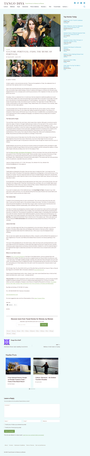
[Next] (56, 372)
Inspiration (66, 44)
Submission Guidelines (19, 445)
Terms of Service (30, 445)
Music (37, 331)
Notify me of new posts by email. (13, 427)
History (27, 331)
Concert (8, 331)
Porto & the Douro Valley (70, 60)
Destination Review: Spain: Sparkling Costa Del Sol (16, 345)
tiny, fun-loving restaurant (18, 256)
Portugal (51, 331)
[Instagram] (81, 3)
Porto (47, 331)
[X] (78, 3)
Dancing (13, 331)
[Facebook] (74, 3)
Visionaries (25, 6)
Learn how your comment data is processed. (33, 435)
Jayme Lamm (39, 381)
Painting (42, 331)
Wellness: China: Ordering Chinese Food (73, 54)
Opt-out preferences (40, 445)
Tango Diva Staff (10, 56)
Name (6, 421)
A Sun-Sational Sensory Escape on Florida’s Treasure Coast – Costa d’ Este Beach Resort (17, 379)
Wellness (12, 6)
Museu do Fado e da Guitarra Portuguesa (20, 152)
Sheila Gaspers (12, 383)
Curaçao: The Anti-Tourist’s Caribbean (73, 20)
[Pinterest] (84, 3)
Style (18, 6)
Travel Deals (57, 6)
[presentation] (18, 366)
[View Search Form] (84, 7)
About (6, 445)
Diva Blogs (66, 23)
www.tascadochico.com (12, 294)
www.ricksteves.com (39, 269)
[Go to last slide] (8, 372)
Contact (11, 445)
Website (45, 421)
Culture (6, 6)
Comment (7, 405)
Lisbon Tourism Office (39, 298)
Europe (18, 331)
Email (25, 421)
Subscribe (44, 324)
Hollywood (32, 331)
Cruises (65, 62)
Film (50, 6)
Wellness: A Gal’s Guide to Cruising (51, 345)
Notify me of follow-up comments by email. (15, 424)
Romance (9, 333)
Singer (13, 333)
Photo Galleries (34, 6)
